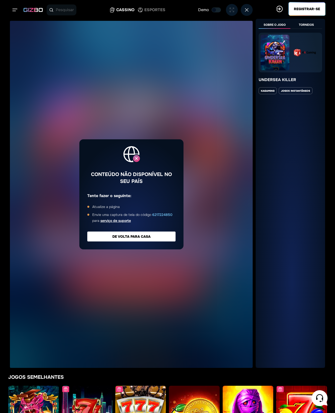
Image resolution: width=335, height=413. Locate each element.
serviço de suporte (115, 220)
